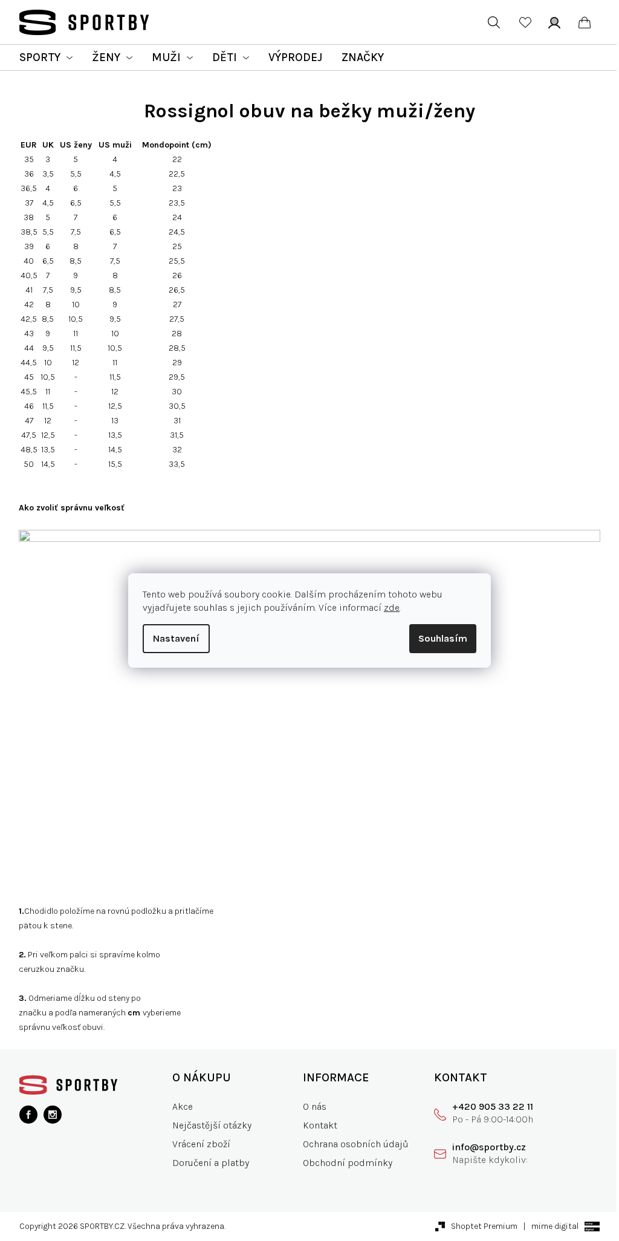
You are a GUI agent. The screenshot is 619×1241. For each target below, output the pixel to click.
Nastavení (176, 638)
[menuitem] (46, 57)
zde (392, 607)
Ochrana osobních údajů (356, 1144)
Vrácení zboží (201, 1144)
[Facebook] (28, 1115)
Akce (182, 1106)
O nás (314, 1106)
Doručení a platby (210, 1162)
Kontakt (320, 1125)
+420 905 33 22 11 (492, 1106)
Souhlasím (442, 638)
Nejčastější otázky (211, 1125)
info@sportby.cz (489, 1147)
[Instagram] (53, 1115)
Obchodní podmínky (347, 1162)
